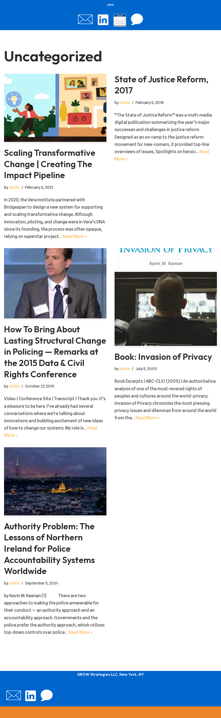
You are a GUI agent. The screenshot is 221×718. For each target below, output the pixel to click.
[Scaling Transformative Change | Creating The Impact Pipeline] (55, 108)
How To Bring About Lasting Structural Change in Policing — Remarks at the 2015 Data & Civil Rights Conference (55, 351)
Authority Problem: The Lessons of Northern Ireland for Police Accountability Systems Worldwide (49, 548)
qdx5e (14, 187)
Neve (86, 712)
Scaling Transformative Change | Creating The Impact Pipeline (49, 163)
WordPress (129, 712)
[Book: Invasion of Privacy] (166, 297)
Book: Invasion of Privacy (163, 356)
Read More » (75, 236)
